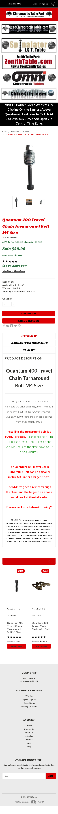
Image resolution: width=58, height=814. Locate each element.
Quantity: (7, 298)
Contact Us (29, 729)
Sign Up (45, 4)
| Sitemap (33, 797)
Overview (29, 336)
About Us (29, 732)
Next (52, 167)
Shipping (29, 736)
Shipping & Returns (29, 706)
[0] (50, 4)
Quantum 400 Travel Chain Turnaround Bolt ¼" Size (15, 627)
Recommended (29, 561)
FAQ (29, 743)
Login (35, 4)
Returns (29, 740)
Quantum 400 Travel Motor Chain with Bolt (41, 625)
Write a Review (13, 271)
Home (4, 132)
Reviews (29, 350)
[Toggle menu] (4, 5)
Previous (5, 167)
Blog (29, 747)
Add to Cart (16, 646)
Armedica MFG (9, 237)
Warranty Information (29, 343)
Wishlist (29, 696)
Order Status (29, 703)
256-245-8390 (15, 4)
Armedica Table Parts (20, 132)
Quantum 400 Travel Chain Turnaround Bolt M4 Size (27, 134)
